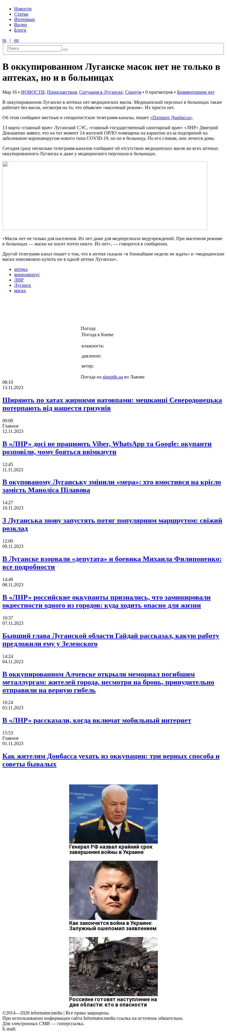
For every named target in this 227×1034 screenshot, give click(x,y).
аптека (20, 269)
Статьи (21, 14)
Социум (133, 92)
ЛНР (19, 279)
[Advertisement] (95, 311)
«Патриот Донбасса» (171, 117)
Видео (20, 24)
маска (20, 290)
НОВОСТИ (33, 92)
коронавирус (27, 274)
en (16, 40)
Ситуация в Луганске (101, 92)
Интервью (24, 19)
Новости (23, 8)
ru (4, 40)
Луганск (22, 285)
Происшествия (62, 92)
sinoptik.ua (113, 376)
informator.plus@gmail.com (43, 1028)
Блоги (20, 30)
